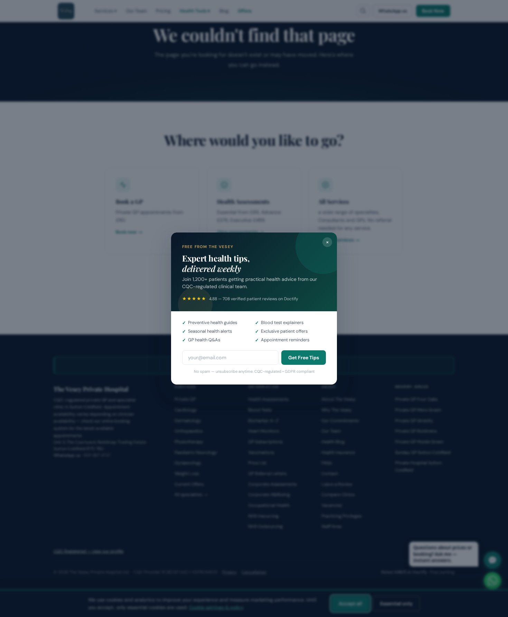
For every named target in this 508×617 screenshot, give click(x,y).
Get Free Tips (303, 357)
